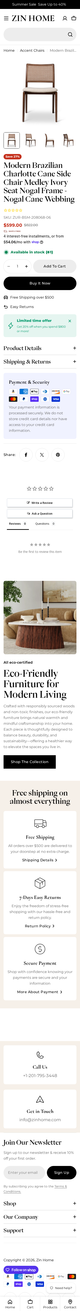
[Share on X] (42, 455)
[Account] (65, 18)
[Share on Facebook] (26, 455)
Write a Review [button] (42, 503)
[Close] (69, 321)
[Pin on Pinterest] (58, 455)
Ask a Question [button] (42, 513)
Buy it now (40, 283)
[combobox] (40, 34)
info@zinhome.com (40, 1119)
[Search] (70, 34)
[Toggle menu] (6, 18)
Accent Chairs (32, 50)
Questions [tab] (42, 524)
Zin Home (33, 18)
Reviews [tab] (15, 524)
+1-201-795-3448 (40, 1075)
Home (9, 50)
